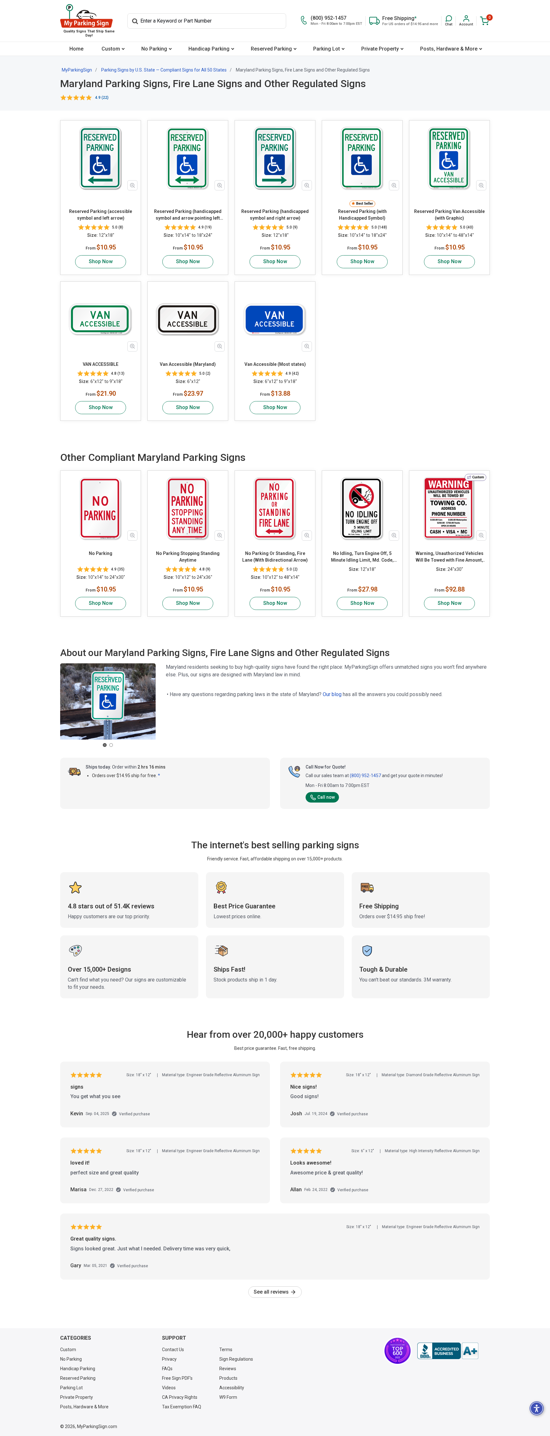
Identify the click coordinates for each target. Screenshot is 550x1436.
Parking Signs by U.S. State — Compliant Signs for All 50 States (164, 69)
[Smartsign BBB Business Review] (447, 1351)
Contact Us (173, 1349)
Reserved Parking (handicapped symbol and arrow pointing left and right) (188, 215)
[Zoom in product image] (132, 185)
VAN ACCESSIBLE (100, 364)
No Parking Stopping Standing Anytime (188, 557)
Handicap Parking (208, 49)
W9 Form (228, 1397)
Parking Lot (326, 49)
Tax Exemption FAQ (181, 1406)
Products (228, 1378)
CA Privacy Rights (179, 1397)
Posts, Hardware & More (448, 49)
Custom (111, 49)
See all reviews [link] (272, 1292)
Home (76, 49)
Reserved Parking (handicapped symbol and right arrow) (275, 215)
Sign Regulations (236, 1359)
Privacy (169, 1359)
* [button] (159, 775)
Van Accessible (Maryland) (188, 364)
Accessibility (231, 1387)
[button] (448, 20)
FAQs (167, 1368)
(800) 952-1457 (365, 775)
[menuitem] (76, 49)
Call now (326, 797)
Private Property (380, 49)
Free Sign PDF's (177, 1378)
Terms (225, 1349)
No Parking (154, 49)
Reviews (227, 1368)
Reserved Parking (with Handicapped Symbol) (362, 215)
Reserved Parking (271, 49)
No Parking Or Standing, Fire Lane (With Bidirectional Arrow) (275, 557)
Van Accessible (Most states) (275, 364)
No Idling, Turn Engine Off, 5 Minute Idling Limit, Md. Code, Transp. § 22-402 (362, 557)
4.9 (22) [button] (102, 97)
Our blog (332, 694)
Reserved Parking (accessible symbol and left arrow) (100, 215)
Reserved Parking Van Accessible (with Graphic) (449, 215)
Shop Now (101, 261)
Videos (169, 1387)
